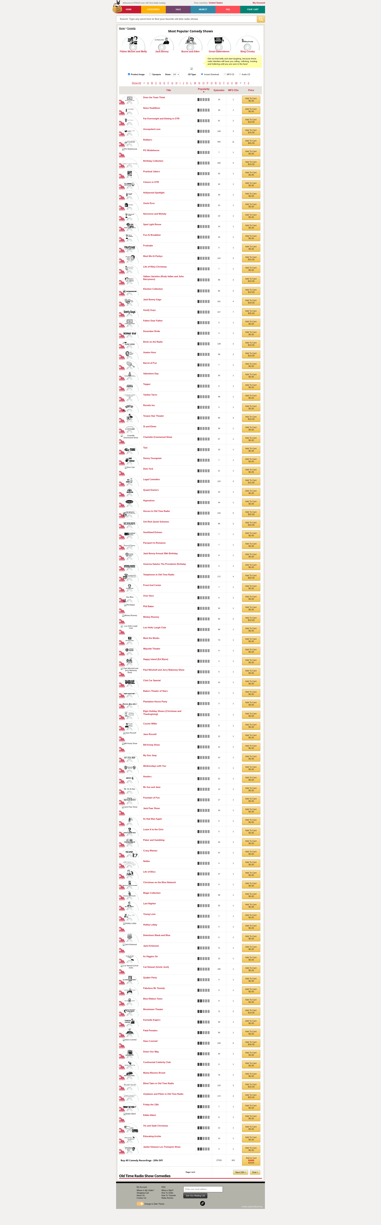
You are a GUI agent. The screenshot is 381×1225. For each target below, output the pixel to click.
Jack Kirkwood (151, 946)
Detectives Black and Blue (156, 935)
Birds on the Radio (153, 342)
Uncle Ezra (148, 203)
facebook (188, 1203)
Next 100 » (240, 1172)
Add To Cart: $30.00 (251, 1043)
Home (129, 9)
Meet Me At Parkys (153, 256)
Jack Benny (162, 51)
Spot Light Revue (152, 224)
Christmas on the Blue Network (159, 882)
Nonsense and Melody (154, 214)
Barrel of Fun (150, 363)
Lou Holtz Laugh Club (154, 627)
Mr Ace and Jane (151, 787)
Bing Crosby (248, 51)
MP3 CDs (233, 90)
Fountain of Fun (151, 797)
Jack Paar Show (151, 808)
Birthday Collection (153, 161)
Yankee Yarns (150, 394)
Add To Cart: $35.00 (251, 312)
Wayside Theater (151, 648)
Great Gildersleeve (219, 51)
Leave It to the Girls (153, 829)
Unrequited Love (151, 129)
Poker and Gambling (153, 840)
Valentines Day (151, 373)
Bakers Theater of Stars (155, 691)
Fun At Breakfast (152, 235)
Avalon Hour (149, 352)
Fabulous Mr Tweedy (154, 988)
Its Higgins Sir (150, 956)
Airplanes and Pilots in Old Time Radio (163, 1094)
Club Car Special (152, 680)
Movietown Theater (153, 1009)
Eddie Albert (149, 1115)
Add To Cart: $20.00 (251, 301)
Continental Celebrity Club (157, 1062)
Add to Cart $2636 (251, 1160)
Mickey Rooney (151, 617)
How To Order (167, 1193)
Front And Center (152, 585)
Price (251, 90)
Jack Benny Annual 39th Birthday (160, 553)
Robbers (147, 139)
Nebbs (146, 861)
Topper (146, 384)
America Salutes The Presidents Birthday (164, 564)
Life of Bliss (149, 871)
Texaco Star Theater (153, 416)
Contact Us (141, 1198)
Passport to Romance (154, 543)
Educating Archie (152, 1136)
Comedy (131, 28)
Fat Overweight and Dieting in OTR (161, 118)
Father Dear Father (153, 320)
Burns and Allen (190, 51)
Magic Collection (152, 893)
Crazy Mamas (150, 850)
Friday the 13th (151, 1104)
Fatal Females (150, 1030)
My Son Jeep (150, 755)
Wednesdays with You (154, 766)
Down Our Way (151, 1051)
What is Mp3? (167, 1190)
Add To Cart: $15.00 (251, 131)
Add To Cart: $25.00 (251, 513)
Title (168, 90)
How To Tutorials (168, 1195)
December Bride (151, 331)
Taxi (145, 447)
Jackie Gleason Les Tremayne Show (162, 1147)
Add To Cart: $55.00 (251, 141)
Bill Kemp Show (151, 744)
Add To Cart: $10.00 (251, 120)
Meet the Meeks (151, 638)
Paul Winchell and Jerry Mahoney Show (163, 670)
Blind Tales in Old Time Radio (158, 1083)
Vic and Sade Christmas (155, 1125)
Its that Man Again (152, 819)
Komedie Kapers (151, 1020)
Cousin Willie (150, 723)
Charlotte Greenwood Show (157, 437)
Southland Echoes (152, 532)
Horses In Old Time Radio (156, 511)
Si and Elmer (149, 426)
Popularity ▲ (204, 90)
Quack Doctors (151, 490)
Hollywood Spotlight (153, 192)
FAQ (228, 9)
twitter (195, 1203)
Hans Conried (150, 1041)
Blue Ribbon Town (152, 998)
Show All (136, 83)
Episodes (219, 90)
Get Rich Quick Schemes (156, 521)
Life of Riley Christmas (155, 266)
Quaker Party (150, 977)
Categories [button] (153, 9)
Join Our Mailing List (195, 1195)
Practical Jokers (151, 171)
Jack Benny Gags (152, 299)
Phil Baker (148, 606)
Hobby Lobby (150, 924)
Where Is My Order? (145, 1190)
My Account (259, 3)
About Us (141, 1195)
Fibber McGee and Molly (133, 51)
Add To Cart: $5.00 (251, 99)
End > (255, 1172)
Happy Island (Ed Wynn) (155, 659)
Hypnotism (148, 500)
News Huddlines (151, 108)
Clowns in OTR (151, 182)
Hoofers (147, 776)
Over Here (148, 595)
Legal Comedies (151, 479)
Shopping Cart (143, 1193)
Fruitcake (148, 245)
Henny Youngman (152, 458)
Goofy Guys (149, 310)
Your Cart (253, 9)
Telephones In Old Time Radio (158, 574)
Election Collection (153, 289)
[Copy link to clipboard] (202, 1203)
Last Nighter (149, 903)
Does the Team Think (154, 97)
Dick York (148, 468)
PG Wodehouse (151, 150)
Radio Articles (167, 1198)
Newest (203, 9)
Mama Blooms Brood (154, 1073)
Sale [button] (178, 9)
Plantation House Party (155, 701)
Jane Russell (149, 734)
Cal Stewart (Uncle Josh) (156, 967)
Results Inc (149, 405)
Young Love (149, 914)
